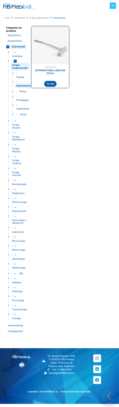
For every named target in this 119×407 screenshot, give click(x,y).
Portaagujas (22, 100)
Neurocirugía (18, 249)
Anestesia (17, 56)
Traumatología (19, 309)
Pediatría (16, 282)
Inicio (7, 18)
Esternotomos (23, 85)
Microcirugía (18, 241)
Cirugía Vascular (16, 174)
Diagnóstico (18, 193)
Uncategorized (15, 331)
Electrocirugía (19, 202)
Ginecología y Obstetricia (19, 222)
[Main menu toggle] (113, 5)
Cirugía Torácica (16, 162)
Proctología (18, 300)
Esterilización (19, 211)
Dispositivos (14, 35)
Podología (17, 291)
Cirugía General (16, 126)
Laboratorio (18, 232)
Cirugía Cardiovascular (39, 18)
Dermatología (19, 184)
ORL (21, 273)
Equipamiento (15, 41)
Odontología (18, 258)
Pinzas (23, 91)
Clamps (20, 77)
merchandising (15, 325)
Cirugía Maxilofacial (18, 138)
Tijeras (23, 114)
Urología (16, 318)
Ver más (50, 84)
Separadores (22, 108)
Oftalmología (19, 267)
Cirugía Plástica (16, 150)
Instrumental (19, 18)
